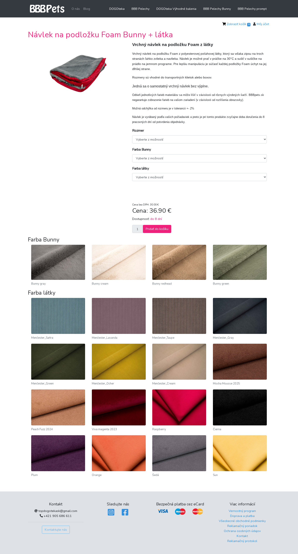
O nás (76, 9)
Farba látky (140, 168)
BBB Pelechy (140, 9)
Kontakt (242, 536)
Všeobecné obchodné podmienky (242, 521)
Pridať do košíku (157, 229)
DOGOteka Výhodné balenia (176, 9)
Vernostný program (242, 511)
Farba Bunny (141, 149)
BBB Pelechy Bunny (217, 9)
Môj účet (263, 24)
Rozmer (138, 130)
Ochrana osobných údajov (242, 531)
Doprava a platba (242, 516)
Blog (86, 9)
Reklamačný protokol (242, 541)
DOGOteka (117, 9)
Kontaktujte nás (56, 529)
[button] (38, 73)
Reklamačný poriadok (242, 526)
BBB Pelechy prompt (252, 9)
